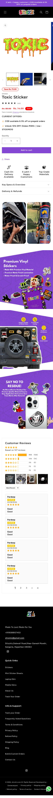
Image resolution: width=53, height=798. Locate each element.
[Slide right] (50, 80)
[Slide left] (3, 80)
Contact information (41, 789)
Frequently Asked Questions (18, 719)
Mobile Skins (10, 685)
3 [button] (26, 588)
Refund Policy (11, 736)
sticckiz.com (16, 782)
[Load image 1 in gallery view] (12, 79)
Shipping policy (40, 785)
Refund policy (12, 789)
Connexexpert (13, 785)
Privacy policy (26, 785)
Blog (7, 748)
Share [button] (7, 159)
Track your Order (12, 713)
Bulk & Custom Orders (15, 754)
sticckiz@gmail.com (14, 638)
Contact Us (10, 760)
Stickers (9, 667)
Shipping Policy (12, 742)
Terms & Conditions (14, 725)
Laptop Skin (10, 679)
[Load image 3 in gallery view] (40, 79)
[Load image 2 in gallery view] (26, 79)
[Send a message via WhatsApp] (49, 789)
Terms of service (26, 789)
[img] (26, 504)
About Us (9, 691)
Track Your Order (12, 697)
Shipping (16, 112)
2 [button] (20, 588)
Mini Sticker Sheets (14, 673)
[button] (5, 12)
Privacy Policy (11, 730)
